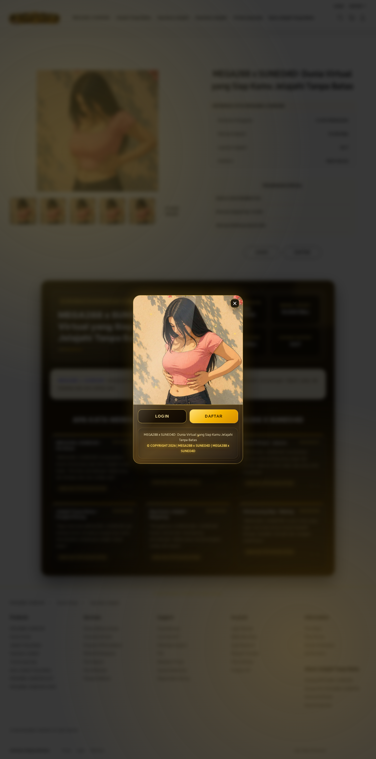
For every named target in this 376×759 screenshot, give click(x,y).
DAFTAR (214, 416)
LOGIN (162, 416)
